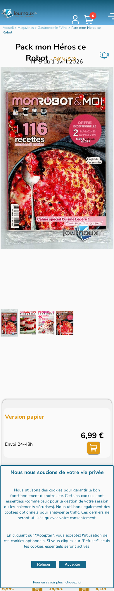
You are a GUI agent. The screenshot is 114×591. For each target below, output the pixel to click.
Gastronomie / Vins (53, 27)
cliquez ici (73, 582)
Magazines (26, 27)
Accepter (72, 564)
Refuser (43, 564)
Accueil (8, 27)
